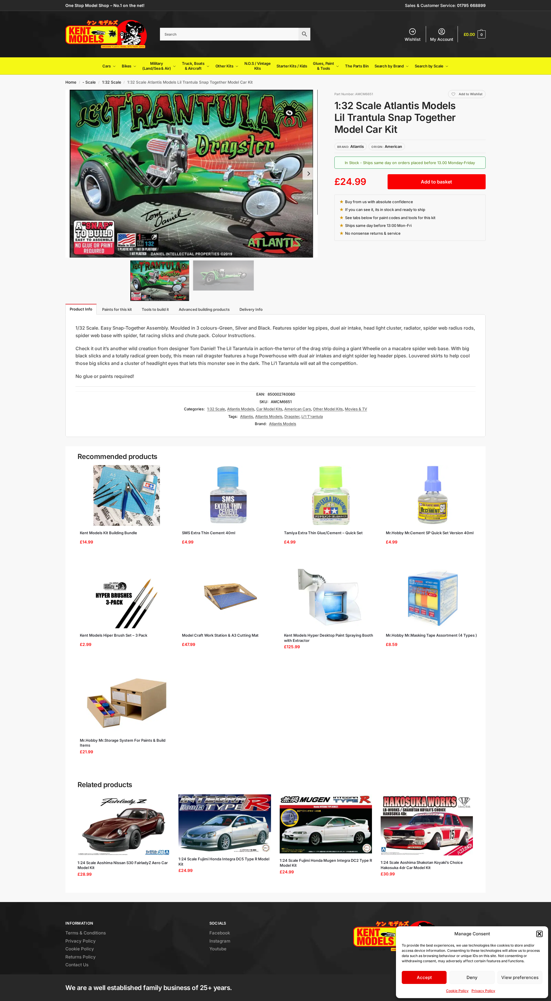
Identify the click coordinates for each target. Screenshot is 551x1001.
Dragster (291, 416)
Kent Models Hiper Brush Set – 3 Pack (113, 635)
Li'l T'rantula (312, 416)
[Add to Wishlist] (164, 472)
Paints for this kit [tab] (117, 309)
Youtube (217, 949)
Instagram (219, 941)
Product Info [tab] (81, 309)
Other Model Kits (328, 409)
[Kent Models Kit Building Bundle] (127, 495)
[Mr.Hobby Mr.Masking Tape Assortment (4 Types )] (433, 597)
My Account (441, 39)
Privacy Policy (483, 991)
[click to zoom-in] (191, 174)
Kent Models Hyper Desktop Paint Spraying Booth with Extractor (328, 638)
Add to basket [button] (124, 556)
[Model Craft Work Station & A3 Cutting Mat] (229, 597)
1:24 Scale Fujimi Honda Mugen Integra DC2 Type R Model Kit (326, 863)
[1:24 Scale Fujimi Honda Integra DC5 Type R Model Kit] (224, 823)
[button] (539, 934)
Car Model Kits (269, 409)
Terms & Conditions (85, 933)
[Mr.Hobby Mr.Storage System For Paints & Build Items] (127, 703)
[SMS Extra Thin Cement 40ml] (229, 495)
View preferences (520, 977)
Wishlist (413, 39)
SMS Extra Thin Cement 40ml (208, 532)
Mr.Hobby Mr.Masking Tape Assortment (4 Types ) (431, 635)
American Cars (297, 409)
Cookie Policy (457, 991)
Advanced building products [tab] (204, 309)
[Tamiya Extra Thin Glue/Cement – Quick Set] (331, 495)
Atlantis (246, 416)
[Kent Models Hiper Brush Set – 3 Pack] (127, 597)
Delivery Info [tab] (251, 309)
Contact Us (77, 964)
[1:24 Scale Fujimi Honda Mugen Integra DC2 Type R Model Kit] (326, 823)
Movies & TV (356, 409)
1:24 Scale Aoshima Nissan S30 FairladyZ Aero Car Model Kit (123, 865)
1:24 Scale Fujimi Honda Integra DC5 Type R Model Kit (223, 861)
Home (70, 82)
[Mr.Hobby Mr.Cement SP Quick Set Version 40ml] (433, 495)
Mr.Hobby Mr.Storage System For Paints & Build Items (122, 743)
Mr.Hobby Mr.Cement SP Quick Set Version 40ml (429, 532)
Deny (472, 977)
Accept (424, 977)
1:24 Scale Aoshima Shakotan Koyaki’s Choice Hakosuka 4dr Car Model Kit (422, 865)
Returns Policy (80, 957)
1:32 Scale (111, 82)
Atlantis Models (240, 409)
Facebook (219, 933)
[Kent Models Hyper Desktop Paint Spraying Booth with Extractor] (331, 597)
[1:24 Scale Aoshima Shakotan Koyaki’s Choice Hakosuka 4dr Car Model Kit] (427, 824)
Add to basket (436, 182)
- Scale (89, 82)
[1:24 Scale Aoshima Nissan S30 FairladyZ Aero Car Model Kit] (124, 825)
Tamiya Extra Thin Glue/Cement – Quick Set (323, 532)
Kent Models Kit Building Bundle (108, 532)
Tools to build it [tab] (155, 309)
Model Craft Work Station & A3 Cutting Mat (220, 635)
